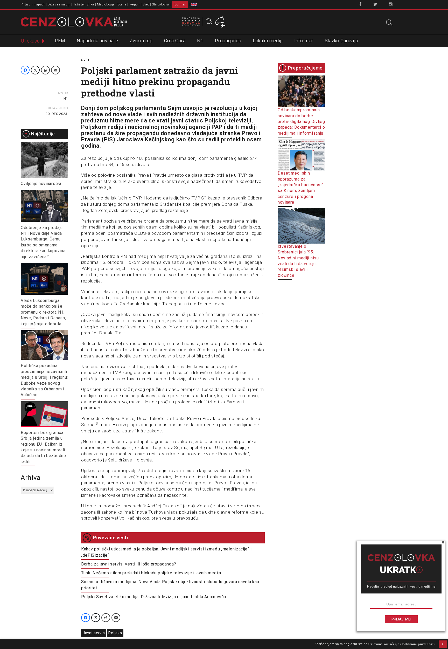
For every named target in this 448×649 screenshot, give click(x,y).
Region (134, 4)
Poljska (115, 633)
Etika (90, 4)
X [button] (443, 644)
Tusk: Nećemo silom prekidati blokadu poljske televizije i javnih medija (151, 572)
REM (60, 40)
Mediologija (106, 4)
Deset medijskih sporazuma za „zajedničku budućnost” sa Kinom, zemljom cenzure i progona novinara (301, 188)
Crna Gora (174, 40)
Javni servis (94, 633)
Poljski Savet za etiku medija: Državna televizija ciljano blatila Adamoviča (153, 596)
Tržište (78, 4)
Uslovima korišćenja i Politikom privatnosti (401, 644)
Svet (146, 4)
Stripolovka (160, 4)
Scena (122, 4)
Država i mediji (59, 4)
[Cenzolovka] (74, 21)
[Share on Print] (45, 70)
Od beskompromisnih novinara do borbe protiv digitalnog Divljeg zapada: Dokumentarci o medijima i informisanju (301, 121)
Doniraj (179, 4)
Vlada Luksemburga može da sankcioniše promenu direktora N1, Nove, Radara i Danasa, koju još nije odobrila (43, 312)
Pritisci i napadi (33, 4)
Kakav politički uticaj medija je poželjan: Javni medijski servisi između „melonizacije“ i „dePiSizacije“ (166, 552)
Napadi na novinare (97, 40)
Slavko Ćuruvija (341, 40)
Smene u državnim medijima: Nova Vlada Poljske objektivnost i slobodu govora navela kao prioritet (170, 584)
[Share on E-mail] (55, 70)
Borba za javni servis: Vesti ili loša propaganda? (128, 564)
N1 (200, 40)
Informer (303, 40)
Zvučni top (141, 40)
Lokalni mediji (268, 40)
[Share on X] (35, 70)
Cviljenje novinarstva (41, 183)
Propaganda (228, 40)
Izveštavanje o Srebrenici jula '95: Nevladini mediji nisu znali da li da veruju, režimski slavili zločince (298, 261)
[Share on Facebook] (25, 70)
